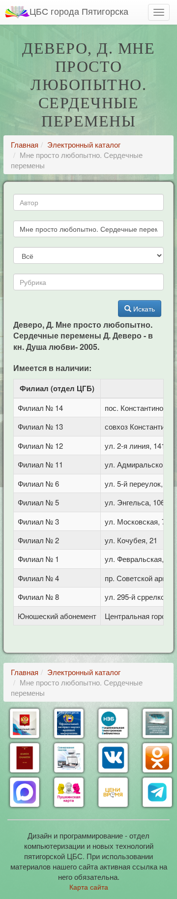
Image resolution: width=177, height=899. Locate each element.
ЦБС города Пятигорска (79, 10)
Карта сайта (88, 887)
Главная (24, 144)
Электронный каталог (83, 144)
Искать (143, 308)
